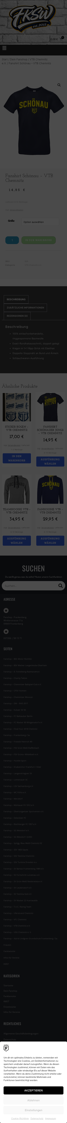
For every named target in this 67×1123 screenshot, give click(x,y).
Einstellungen (33, 1110)
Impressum (50, 1118)
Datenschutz (37, 1118)
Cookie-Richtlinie (20, 1118)
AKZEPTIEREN (33, 1090)
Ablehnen (33, 1100)
